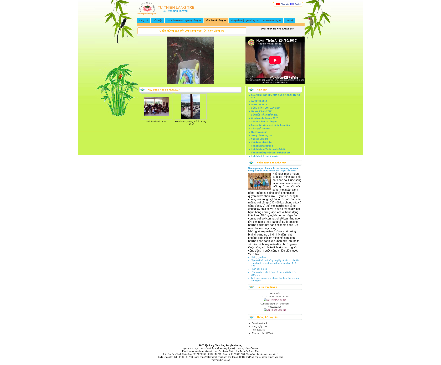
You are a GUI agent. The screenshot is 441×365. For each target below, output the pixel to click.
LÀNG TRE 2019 (259, 101)
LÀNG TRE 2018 (259, 104)
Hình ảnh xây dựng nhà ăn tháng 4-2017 (190, 122)
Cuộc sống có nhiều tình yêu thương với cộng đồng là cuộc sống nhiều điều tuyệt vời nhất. (273, 169)
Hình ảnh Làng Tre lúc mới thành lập (268, 149)
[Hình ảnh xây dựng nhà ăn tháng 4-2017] (190, 118)
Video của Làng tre (272, 20)
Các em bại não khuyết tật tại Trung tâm (270, 125)
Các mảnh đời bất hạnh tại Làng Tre (184, 20)
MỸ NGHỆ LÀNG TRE (261, 111)
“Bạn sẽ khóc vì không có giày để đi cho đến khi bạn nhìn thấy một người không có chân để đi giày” (275, 263)
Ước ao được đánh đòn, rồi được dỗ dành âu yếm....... (273, 273)
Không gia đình (258, 257)
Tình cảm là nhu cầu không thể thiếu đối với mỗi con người (275, 279)
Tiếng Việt (284, 4)
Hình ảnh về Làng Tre (216, 20)
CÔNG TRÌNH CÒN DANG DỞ (265, 108)
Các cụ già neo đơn (260, 128)
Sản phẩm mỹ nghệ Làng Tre (245, 20)
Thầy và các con (259, 132)
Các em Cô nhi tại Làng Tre (264, 122)
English (298, 4)
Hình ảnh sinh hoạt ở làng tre (265, 156)
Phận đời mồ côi (259, 269)
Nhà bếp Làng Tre (259, 139)
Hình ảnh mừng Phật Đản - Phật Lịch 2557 (271, 153)
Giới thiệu (157, 20)
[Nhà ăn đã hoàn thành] (156, 115)
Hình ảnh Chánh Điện (261, 142)
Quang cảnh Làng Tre (261, 135)
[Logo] (166, 14)
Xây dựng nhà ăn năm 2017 (264, 118)
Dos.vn (227, 360)
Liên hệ (289, 20)
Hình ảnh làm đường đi (262, 146)
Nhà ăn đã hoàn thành (156, 121)
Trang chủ (143, 20)
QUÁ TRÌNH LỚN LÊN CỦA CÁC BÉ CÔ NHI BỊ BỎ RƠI (275, 96)
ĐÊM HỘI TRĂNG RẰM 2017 (264, 115)
